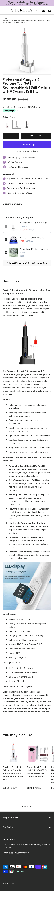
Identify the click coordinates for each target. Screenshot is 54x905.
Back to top (27, 806)
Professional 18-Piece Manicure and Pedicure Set (34, 249)
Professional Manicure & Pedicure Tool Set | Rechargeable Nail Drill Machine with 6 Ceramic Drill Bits (26, 21)
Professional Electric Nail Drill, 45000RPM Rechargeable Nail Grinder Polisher (37, 772)
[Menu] (4, 10)
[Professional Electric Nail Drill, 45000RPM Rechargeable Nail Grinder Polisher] (37, 752)
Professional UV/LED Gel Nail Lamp (34, 238)
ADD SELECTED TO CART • (27, 263)
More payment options (27, 151)
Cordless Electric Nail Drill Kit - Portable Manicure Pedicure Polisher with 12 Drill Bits (13, 773)
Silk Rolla (12, 884)
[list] (27, 50)
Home (5, 18)
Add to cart (36, 135)
